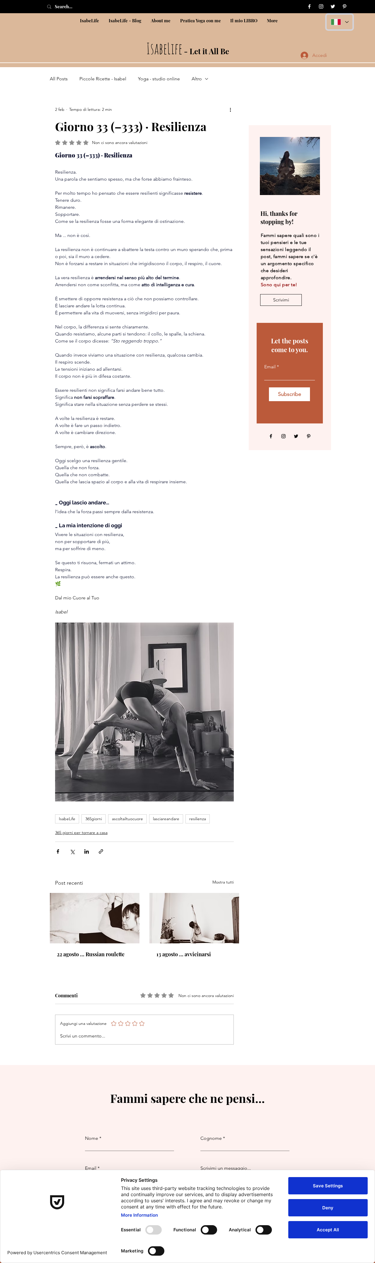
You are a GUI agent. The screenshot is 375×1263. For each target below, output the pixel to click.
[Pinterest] (344, 6)
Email (270, 367)
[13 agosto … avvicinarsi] (194, 918)
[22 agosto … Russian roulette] (94, 918)
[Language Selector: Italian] (339, 22)
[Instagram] (321, 6)
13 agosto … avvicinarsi (183, 954)
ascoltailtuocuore (127, 818)
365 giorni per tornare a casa (81, 832)
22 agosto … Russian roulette (91, 954)
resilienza (197, 818)
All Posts (59, 79)
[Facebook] (309, 6)
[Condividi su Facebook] (58, 851)
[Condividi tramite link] (101, 851)
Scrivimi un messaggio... (225, 1168)
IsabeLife (67, 818)
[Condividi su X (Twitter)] (72, 851)
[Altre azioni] (230, 109)
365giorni (93, 818)
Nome (91, 1138)
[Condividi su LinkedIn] (86, 851)
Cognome (211, 1138)
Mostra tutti (223, 882)
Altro (197, 79)
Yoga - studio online (159, 79)
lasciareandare (166, 818)
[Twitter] (333, 6)
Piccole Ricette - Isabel (102, 79)
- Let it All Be (187, 51)
